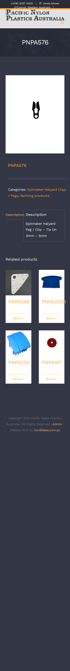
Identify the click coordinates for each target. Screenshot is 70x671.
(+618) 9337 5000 (22, 3)
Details (20, 318)
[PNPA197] (52, 343)
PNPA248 (18, 301)
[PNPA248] (18, 283)
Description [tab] (13, 215)
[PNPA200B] (52, 282)
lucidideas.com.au (47, 430)
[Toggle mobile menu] (62, 22)
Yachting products (34, 196)
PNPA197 (51, 362)
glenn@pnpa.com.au (35, 11)
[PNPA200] (18, 343)
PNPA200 (19, 362)
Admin (57, 424)
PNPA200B (54, 301)
